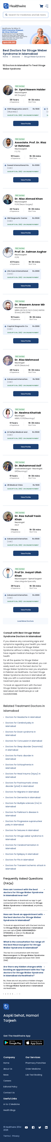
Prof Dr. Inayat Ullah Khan (28, 574)
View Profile (26, 123)
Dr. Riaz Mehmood (27, 360)
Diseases (16, 56)
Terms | (7, 1136)
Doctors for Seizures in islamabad (22, 830)
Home (5, 56)
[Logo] (6, 1006)
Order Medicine (33, 1068)
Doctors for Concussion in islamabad (24, 740)
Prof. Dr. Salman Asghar (31, 251)
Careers (7, 1080)
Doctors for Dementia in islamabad (23, 797)
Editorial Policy (10, 1086)
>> (19, 994)
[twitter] (39, 1127)
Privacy (15, 1136)
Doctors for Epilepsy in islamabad (22, 854)
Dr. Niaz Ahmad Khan (29, 198)
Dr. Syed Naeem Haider (30, 89)
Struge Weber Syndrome (34, 56)
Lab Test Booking (34, 1074)
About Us (7, 1068)
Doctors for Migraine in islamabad (22, 791)
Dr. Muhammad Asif (28, 465)
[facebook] (33, 1127)
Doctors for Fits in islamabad (20, 859)
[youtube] (26, 1127)
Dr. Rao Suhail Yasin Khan (28, 517)
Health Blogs (9, 1110)
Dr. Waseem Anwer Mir (30, 304)
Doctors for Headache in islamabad (23, 717)
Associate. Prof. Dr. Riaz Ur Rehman (30, 144)
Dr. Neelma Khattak (28, 412)
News (5, 1074)
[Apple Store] (34, 1042)
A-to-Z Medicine (11, 1104)
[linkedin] (46, 1127)
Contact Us (9, 1092)
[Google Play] (13, 1042)
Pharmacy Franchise (36, 1062)
